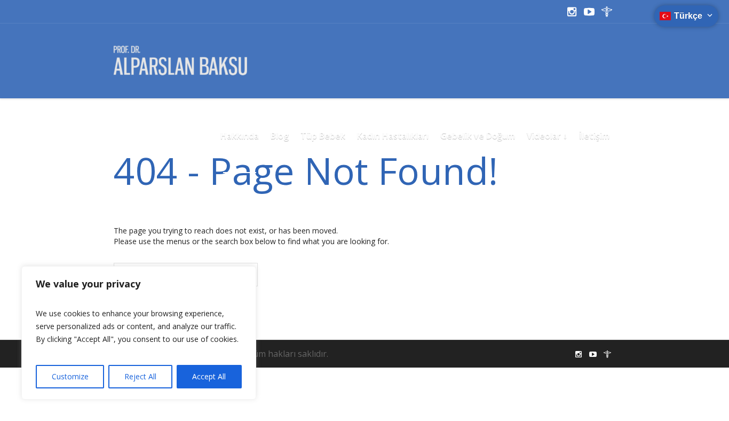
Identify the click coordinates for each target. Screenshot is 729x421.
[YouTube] (589, 11)
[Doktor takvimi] (606, 11)
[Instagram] (571, 11)
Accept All (209, 376)
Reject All (140, 376)
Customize (70, 376)
